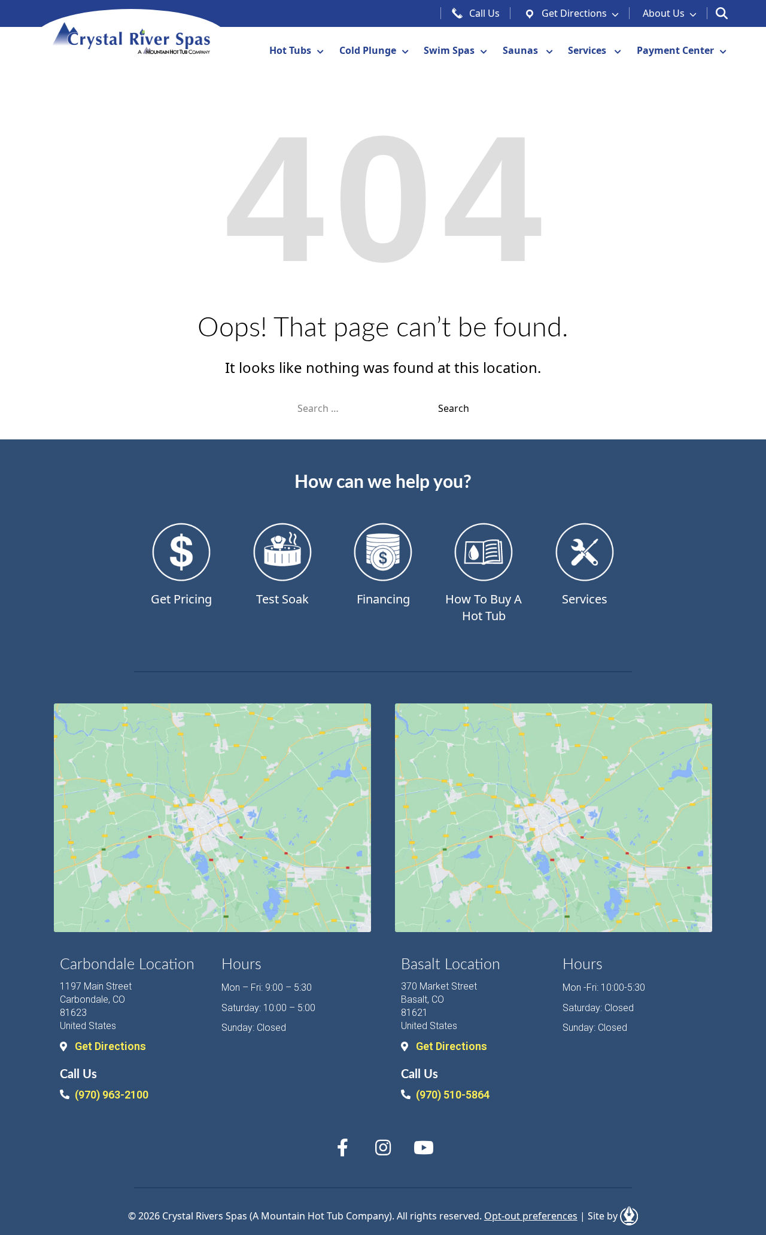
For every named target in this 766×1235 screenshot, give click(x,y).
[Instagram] (383, 1147)
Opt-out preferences (530, 1215)
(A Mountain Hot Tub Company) (321, 1215)
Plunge (367, 50)
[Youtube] (423, 1147)
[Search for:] (367, 408)
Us (664, 13)
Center (675, 50)
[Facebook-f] (342, 1147)
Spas (449, 50)
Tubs (290, 50)
